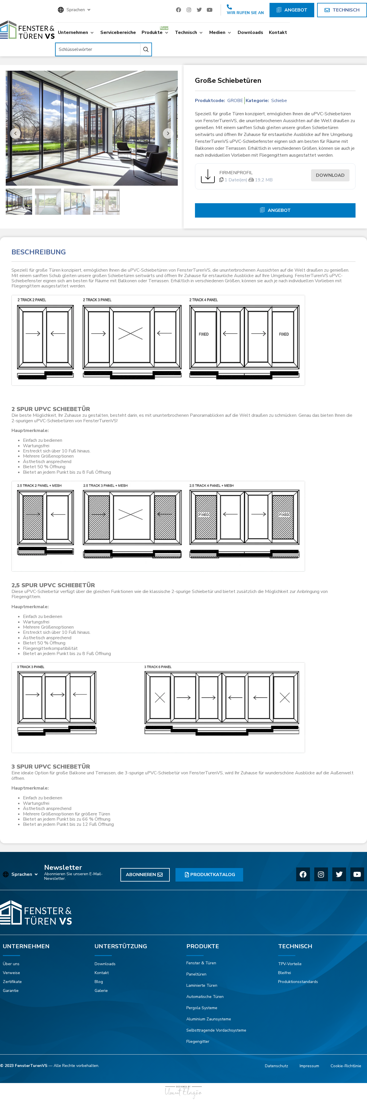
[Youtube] (209, 10)
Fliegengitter (197, 1041)
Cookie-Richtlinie (346, 1066)
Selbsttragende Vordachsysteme (216, 1030)
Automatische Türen (205, 996)
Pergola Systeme (201, 1008)
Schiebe (279, 100)
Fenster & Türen (201, 963)
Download (330, 175)
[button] (74, 9)
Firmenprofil (236, 173)
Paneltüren (196, 974)
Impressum (309, 1066)
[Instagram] (189, 10)
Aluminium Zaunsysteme (208, 1019)
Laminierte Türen (201, 985)
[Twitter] (199, 10)
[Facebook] (178, 10)
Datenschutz (276, 1066)
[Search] (145, 49)
